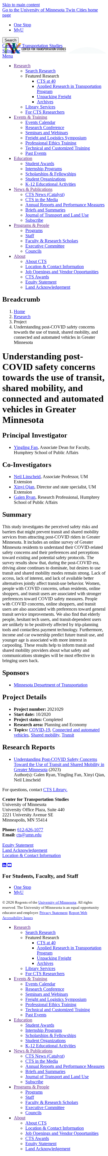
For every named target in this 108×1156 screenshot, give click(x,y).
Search (10, 40)
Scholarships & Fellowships (50, 1035)
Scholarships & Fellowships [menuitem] (50, 173)
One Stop (22, 24)
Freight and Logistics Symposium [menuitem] (55, 137)
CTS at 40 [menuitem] (46, 81)
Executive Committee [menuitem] (45, 246)
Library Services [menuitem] (40, 106)
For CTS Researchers (45, 973)
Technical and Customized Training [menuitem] (57, 148)
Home (19, 311)
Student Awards (39, 1025)
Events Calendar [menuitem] (40, 122)
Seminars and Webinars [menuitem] (46, 132)
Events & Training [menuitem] (30, 117)
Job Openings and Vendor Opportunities (61, 1133)
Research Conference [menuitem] (44, 127)
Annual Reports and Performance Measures (65, 1066)
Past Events (35, 1014)
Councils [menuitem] (33, 251)
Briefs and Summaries (45, 1071)
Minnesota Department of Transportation (51, 684)
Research (22, 316)
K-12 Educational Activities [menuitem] (50, 184)
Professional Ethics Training (50, 1004)
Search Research (40, 932)
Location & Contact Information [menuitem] (54, 266)
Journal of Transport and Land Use (57, 1076)
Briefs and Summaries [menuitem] (45, 209)
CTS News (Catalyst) (45, 1056)
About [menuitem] (19, 256)
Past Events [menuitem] (35, 153)
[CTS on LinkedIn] (4, 865)
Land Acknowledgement (24, 850)
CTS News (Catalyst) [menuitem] (45, 194)
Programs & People (31, 1086)
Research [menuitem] (22, 65)
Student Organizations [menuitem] (45, 179)
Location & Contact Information (31, 855)
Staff (29, 1097)
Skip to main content (21, 4)
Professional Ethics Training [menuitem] (50, 142)
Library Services (40, 968)
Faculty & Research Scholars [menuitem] (51, 240)
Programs (34, 1092)
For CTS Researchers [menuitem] (45, 112)
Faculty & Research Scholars (51, 1102)
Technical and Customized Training (57, 1009)
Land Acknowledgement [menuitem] (47, 287)
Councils (33, 1112)
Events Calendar (40, 983)
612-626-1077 (30, 829)
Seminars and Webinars (46, 994)
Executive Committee (45, 1107)
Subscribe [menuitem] (34, 220)
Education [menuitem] (23, 158)
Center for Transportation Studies (32, 45)
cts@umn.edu (28, 834)
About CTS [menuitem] (36, 261)
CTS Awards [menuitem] (37, 276)
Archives (45, 963)
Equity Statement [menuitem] (40, 282)
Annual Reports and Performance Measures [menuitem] (65, 204)
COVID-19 (39, 729)
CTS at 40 (46, 942)
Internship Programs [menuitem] (43, 168)
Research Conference (44, 989)
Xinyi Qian (24, 486)
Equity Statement (17, 845)
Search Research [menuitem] (40, 70)
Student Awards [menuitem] (39, 163)
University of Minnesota (57, 902)
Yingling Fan (26, 447)
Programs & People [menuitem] (31, 225)
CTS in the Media (41, 1061)
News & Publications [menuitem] (33, 189)
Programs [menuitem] (34, 230)
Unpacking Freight (54, 958)
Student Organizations (45, 1040)
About (19, 1117)
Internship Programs (43, 1030)
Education (23, 1020)
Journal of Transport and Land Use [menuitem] (57, 215)
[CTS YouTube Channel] (9, 865)
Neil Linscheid (27, 476)
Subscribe (11, 50)
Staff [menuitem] (29, 235)
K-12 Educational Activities (50, 1045)
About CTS (36, 1123)
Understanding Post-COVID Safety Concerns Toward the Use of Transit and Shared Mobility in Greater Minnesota (59, 764)
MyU (19, 29)
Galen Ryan (24, 497)
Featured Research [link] (42, 76)
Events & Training (30, 978)
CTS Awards (37, 1138)
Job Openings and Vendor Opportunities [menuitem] (61, 271)
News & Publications (33, 1050)
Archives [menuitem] (45, 101)
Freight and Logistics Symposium (55, 999)
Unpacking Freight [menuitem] (54, 96)
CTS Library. (55, 789)
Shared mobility (45, 735)
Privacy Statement (53, 912)
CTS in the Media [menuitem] (41, 199)
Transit (68, 735)
